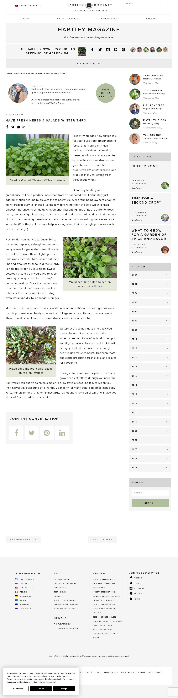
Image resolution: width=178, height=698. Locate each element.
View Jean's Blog (151, 83)
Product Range (109, 19)
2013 (134, 394)
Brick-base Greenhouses (104, 617)
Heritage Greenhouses (104, 579)
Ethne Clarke (138, 244)
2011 (134, 412)
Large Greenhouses (102, 625)
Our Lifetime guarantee (65, 584)
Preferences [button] (50, 682)
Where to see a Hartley (65, 600)
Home (9, 73)
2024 (135, 293)
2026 (135, 274)
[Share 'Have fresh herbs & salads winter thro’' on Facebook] (7, 127)
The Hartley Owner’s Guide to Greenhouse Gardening (47, 51)
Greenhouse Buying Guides (67, 604)
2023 (135, 302)
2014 (134, 385)
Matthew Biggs (154, 120)
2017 (134, 357)
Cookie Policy (127, 672)
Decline (41, 689)
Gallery (58, 596)
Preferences (18, 689)
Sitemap (141, 672)
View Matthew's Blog (153, 127)
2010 (134, 421)
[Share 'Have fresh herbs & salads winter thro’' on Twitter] (12, 127)
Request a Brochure (68, 19)
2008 (135, 440)
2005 (135, 467)
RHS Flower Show (62, 624)
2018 (134, 348)
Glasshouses (99, 588)
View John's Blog (151, 97)
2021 (134, 320)
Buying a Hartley (62, 579)
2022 (135, 311)
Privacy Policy (111, 672)
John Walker (153, 90)
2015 (134, 375)
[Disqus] (61, 489)
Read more (137, 187)
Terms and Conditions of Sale (86, 672)
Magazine (151, 19)
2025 (135, 284)
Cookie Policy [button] (62, 679)
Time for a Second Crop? (146, 200)
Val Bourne (152, 135)
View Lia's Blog (150, 112)
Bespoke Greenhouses (103, 600)
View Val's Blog (150, 142)
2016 (134, 366)
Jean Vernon (153, 75)
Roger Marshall (140, 212)
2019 (134, 339)
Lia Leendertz (153, 105)
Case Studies (60, 588)
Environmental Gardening (66, 628)
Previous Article (23, 539)
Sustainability (155, 672)
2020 (135, 330)
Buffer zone (145, 166)
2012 (134, 403)
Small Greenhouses (102, 630)
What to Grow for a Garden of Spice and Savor (149, 234)
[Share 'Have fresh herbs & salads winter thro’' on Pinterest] (18, 127)
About (26, 19)
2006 (135, 458)
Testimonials (60, 592)
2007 (135, 449)
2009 (135, 431)
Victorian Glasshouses (104, 584)
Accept (64, 689)
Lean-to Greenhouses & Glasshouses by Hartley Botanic (105, 609)
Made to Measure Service (66, 609)
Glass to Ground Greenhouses (108, 621)
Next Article (102, 539)
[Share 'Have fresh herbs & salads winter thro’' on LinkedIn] (24, 127)
